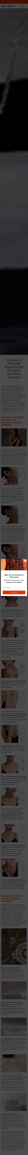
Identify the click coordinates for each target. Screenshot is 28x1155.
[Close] (25, 561)
